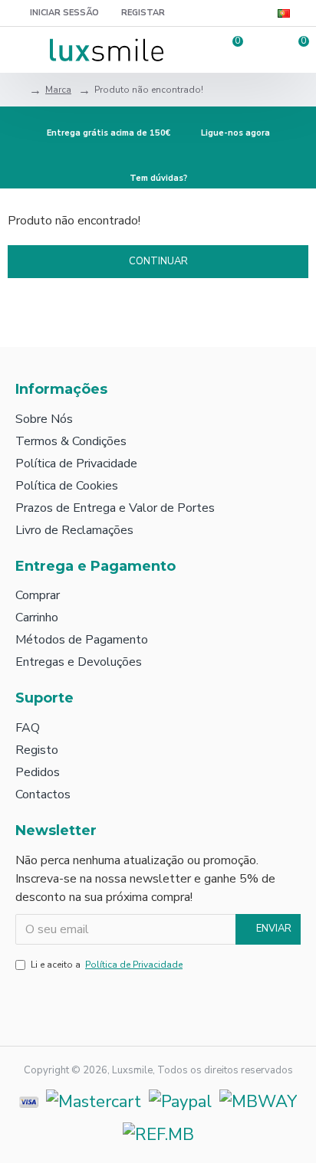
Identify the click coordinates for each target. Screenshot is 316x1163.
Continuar (158, 261)
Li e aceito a (107, 964)
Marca (58, 90)
